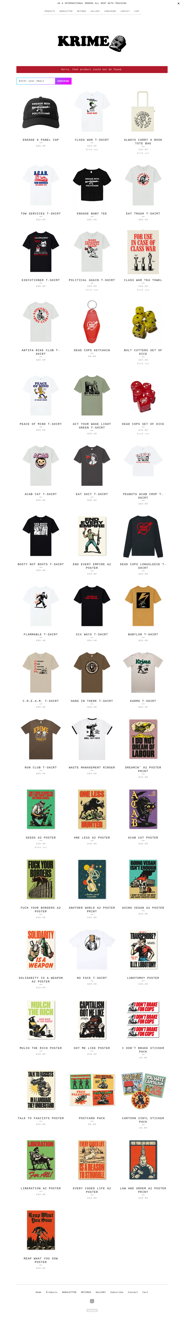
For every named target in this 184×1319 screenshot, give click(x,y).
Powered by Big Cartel (92, 1310)
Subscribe (110, 11)
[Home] (92, 40)
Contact (125, 11)
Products (50, 11)
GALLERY (95, 11)
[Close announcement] (178, 3)
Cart (136, 11)
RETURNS (81, 11)
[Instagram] (92, 1301)
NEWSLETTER (66, 11)
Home (38, 1292)
